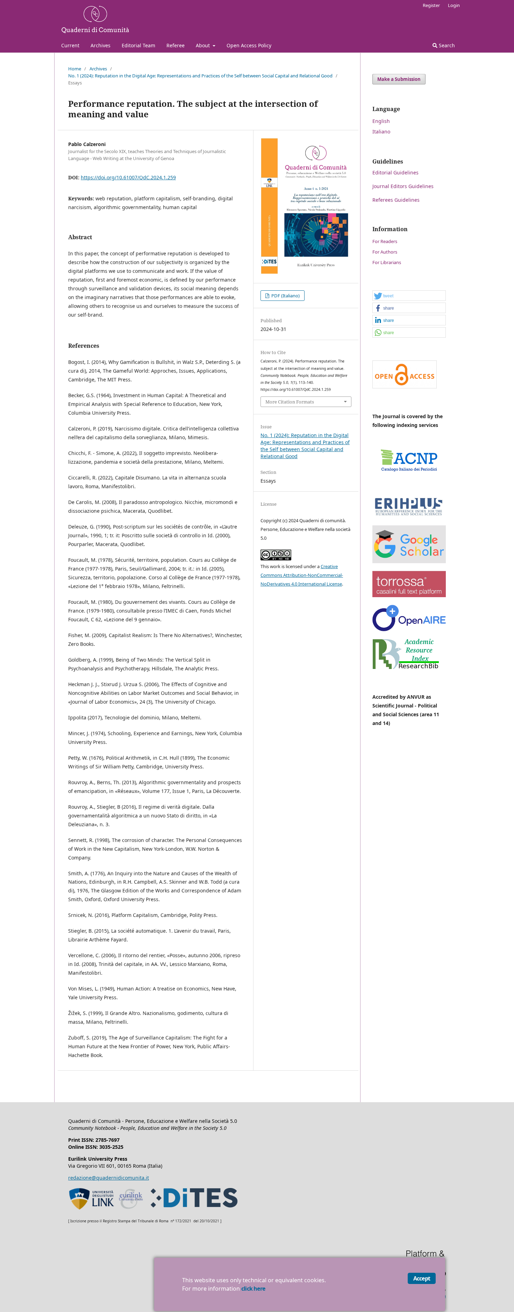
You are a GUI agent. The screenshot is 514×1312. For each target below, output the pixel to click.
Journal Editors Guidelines (403, 186)
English (381, 121)
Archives (100, 45)
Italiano (381, 131)
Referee (175, 45)
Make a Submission (399, 79)
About (203, 45)
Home (74, 68)
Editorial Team (138, 45)
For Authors (384, 252)
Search (446, 45)
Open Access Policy (249, 45)
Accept (421, 1278)
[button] (409, 296)
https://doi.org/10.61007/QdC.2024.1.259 (128, 177)
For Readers (384, 241)
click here (253, 1288)
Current (70, 45)
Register (431, 5)
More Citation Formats (289, 402)
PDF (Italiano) (285, 295)
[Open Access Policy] (404, 386)
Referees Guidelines (396, 199)
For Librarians (386, 262)
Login (454, 5)
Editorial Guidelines (395, 172)
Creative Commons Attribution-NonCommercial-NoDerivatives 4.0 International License (301, 575)
